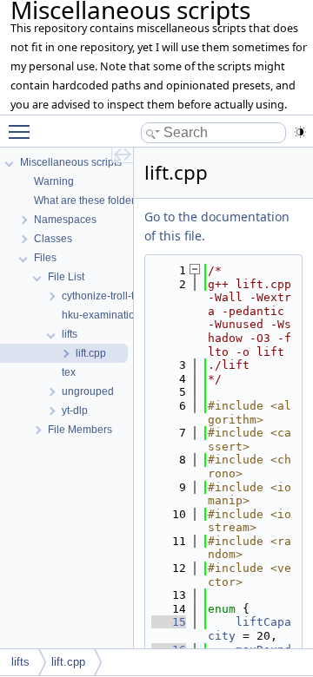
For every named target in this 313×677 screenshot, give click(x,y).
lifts (20, 661)
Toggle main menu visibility (22, 131)
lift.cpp (68, 661)
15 (168, 621)
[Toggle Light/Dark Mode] (300, 132)
